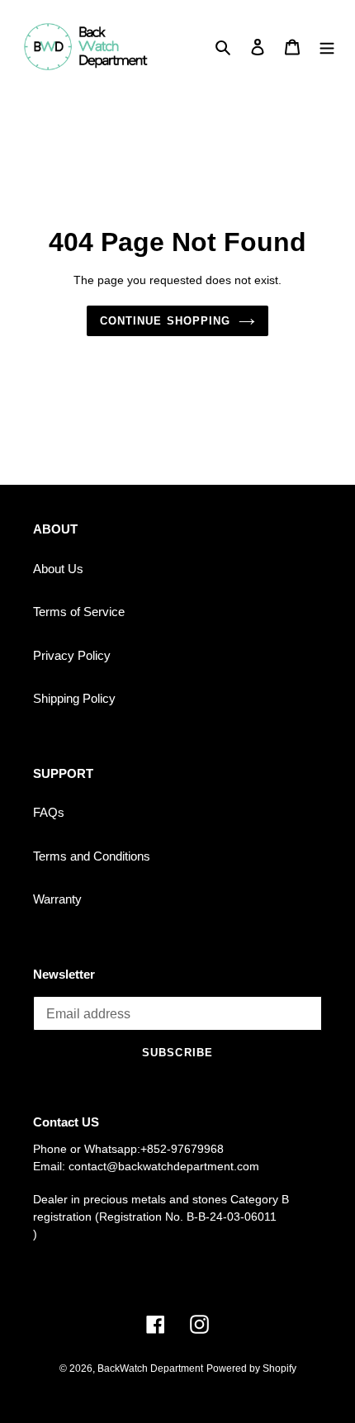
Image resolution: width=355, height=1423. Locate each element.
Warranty (57, 899)
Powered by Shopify (251, 1368)
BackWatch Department (150, 1368)
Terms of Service (79, 612)
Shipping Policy (74, 698)
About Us (58, 569)
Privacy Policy (72, 655)
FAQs (48, 812)
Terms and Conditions (91, 856)
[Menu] (327, 46)
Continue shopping (165, 321)
